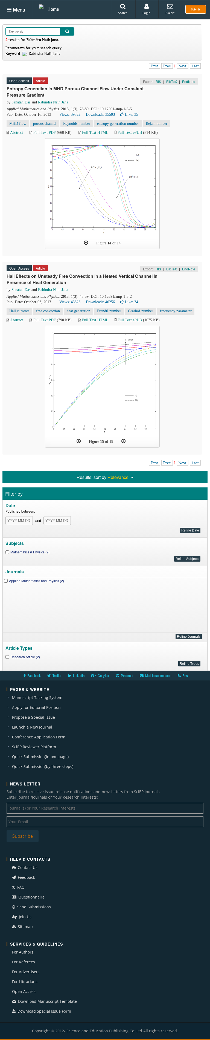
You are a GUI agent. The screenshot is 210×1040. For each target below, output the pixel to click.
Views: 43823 (69, 302)
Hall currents (19, 311)
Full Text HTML (95, 133)
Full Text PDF (44, 133)
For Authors (22, 952)
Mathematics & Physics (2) (29, 552)
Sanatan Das (20, 102)
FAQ (20, 887)
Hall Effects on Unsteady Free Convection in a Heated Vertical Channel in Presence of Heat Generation (82, 279)
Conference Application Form (38, 736)
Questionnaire (31, 897)
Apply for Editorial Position (36, 707)
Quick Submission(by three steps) (42, 766)
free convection (48, 311)
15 (102, 442)
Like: (131, 114)
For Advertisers (26, 971)
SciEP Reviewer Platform (34, 746)
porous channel (44, 124)
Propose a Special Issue (33, 717)
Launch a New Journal (32, 727)
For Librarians (24, 981)
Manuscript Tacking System (37, 697)
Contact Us (27, 867)
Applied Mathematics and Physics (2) (36, 580)
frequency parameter (176, 311)
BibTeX (171, 81)
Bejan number (156, 124)
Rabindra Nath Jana (53, 102)
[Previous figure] (86, 242)
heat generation (78, 311)
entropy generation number (118, 124)
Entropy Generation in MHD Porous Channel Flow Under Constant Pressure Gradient (75, 91)
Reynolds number (76, 124)
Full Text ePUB (130, 133)
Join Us (24, 916)
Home (53, 9)
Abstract (16, 133)
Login (146, 13)
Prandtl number (109, 311)
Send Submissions (33, 906)
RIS (158, 81)
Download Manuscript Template (47, 1001)
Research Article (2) (25, 656)
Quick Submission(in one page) (40, 756)
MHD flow (17, 124)
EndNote (188, 81)
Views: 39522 (69, 114)
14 (109, 243)
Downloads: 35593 (100, 114)
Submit (195, 9)
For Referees (23, 961)
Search (122, 13)
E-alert (169, 13)
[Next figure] (123, 441)
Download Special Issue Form (43, 1011)
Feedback (26, 877)
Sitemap (25, 926)
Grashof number (140, 311)
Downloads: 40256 (100, 302)
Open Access (24, 991)
